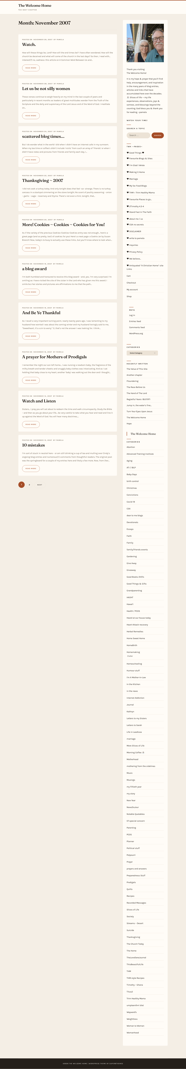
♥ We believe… (134, 258)
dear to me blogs (135, 515)
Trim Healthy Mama (136, 998)
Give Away (131, 563)
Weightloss (132, 1019)
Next (39, 485)
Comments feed (137, 327)
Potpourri (131, 855)
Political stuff (133, 848)
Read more (31, 68)
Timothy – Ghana (135, 985)
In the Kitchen (133, 684)
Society (130, 916)
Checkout (131, 282)
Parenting (131, 827)
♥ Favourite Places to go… (139, 199)
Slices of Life (133, 909)
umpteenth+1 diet (135, 1005)
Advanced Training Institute (140, 454)
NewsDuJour (133, 807)
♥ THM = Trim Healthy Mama (141, 192)
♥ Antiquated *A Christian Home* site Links (145, 267)
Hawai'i (130, 604)
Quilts (129, 889)
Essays (130, 529)
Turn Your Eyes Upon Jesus (139, 411)
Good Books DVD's (135, 577)
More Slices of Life (135, 745)
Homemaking (133, 652)
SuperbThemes (116, 1063)
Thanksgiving (133, 937)
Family (130, 542)
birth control (133, 481)
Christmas (132, 488)
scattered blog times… (43, 136)
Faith (129, 536)
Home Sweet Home (136, 638)
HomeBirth (132, 645)
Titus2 (130, 991)
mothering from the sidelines (141, 766)
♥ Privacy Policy (134, 252)
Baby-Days (132, 474)
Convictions (132, 495)
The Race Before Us (136, 387)
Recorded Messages (136, 902)
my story (131, 793)
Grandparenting (134, 590)
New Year (131, 800)
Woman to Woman (135, 1026)
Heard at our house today (139, 618)
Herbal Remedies (135, 631)
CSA (128, 508)
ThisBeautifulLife (135, 964)
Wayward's (132, 1012)
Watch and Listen (39, 400)
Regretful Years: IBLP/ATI (138, 399)
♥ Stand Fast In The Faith (139, 212)
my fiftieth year (134, 786)
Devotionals (132, 522)
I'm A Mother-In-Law (136, 677)
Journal (130, 704)
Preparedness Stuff (136, 875)
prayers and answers (137, 868)
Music (130, 773)
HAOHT (130, 597)
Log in (132, 315)
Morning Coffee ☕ (136, 752)
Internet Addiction (135, 698)
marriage (131, 739)
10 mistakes (33, 445)
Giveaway (131, 570)
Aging (129, 460)
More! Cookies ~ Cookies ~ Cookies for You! (63, 224)
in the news (132, 691)
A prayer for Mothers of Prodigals (54, 356)
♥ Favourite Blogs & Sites (139, 158)
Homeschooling (134, 663)
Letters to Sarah (134, 725)
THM (129, 971)
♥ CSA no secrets (135, 224)
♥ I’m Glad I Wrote (136, 165)
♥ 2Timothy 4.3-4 (135, 206)
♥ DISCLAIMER (134, 231)
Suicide (130, 930)
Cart (129, 276)
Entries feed (135, 321)
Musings (131, 780)
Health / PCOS (133, 611)
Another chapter (134, 375)
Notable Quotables (136, 814)
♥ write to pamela (135, 238)
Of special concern (136, 821)
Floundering (132, 381)
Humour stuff (133, 670)
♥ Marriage (132, 179)
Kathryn (130, 711)
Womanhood (133, 1032)
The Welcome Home (34, 5)
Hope (129, 423)
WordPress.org (136, 333)
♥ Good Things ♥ (135, 152)
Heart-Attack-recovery (137, 624)
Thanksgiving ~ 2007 (42, 180)
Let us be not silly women (46, 88)
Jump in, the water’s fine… (139, 405)
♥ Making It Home (136, 172)
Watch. (29, 44)
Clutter (130, 656)
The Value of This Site (137, 369)
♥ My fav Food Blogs (137, 185)
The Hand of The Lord (137, 393)
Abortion (131, 447)
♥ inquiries (132, 245)
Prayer (130, 862)
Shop (129, 296)
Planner (130, 841)
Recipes (130, 896)
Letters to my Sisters (137, 718)
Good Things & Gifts (137, 583)
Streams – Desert (135, 923)
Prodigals (131, 882)
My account (132, 289)
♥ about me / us (135, 219)
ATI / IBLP (131, 467)
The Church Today (135, 944)
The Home (131, 950)
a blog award (34, 268)
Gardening (132, 556)
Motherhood (132, 759)
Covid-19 (131, 501)
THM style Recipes (135, 978)
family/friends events (137, 549)
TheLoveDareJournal (136, 957)
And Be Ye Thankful (41, 312)
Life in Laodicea (134, 732)
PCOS (129, 834)
